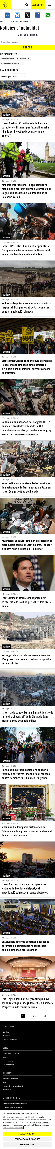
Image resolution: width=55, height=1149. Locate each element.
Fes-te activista (8, 1061)
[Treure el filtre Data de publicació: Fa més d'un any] (28, 58)
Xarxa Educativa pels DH (12, 1107)
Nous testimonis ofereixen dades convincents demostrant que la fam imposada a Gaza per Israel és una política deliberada (27, 487)
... (9, 21)
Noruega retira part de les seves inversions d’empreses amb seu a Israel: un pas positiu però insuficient (26, 659)
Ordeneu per (5, 76)
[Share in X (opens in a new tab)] (27, 15)
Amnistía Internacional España (15, 1103)
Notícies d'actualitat (10, 1078)
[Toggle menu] (50, 4)
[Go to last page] (45, 1016)
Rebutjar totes (27, 1144)
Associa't (38, 5)
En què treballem (20, 21)
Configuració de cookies (27, 1139)
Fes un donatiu (8, 1064)
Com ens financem (10, 1039)
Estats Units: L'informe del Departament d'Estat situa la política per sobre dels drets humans (26, 602)
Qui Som (6, 1032)
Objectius (6, 1036)
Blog (4, 1082)
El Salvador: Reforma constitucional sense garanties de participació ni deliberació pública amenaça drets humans (25, 946)
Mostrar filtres (28, 35)
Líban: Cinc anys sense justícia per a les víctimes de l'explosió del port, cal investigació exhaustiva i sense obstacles (25, 888)
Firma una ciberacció (11, 1053)
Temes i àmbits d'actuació (13, 1086)
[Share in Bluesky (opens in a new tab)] (17, 15)
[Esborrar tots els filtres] (22, 63)
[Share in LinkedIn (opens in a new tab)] (7, 15)
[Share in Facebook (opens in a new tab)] (38, 15)
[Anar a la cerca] (26, 4)
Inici (2, 21)
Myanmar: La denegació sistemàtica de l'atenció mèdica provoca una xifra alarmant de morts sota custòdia (27, 831)
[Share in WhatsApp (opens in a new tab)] (48, 15)
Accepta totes (27, 1134)
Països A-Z (7, 1089)
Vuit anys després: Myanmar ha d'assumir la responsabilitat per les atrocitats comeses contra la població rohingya (26, 307)
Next (34, 1016)
